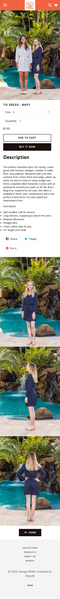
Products (30, 552)
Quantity (10, 121)
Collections (30, 547)
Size (7, 112)
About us (30, 556)
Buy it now (27, 147)
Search (30, 560)
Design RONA (27, 571)
